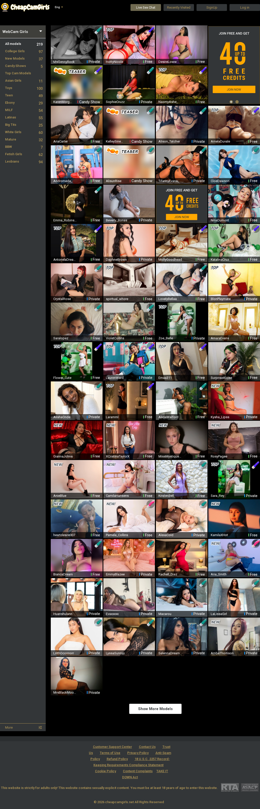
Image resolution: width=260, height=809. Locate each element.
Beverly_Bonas (116, 220)
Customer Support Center (112, 747)
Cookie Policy (105, 771)
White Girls (24, 132)
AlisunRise (113, 181)
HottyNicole (114, 62)
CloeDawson (220, 181)
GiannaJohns (63, 456)
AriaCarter (60, 141)
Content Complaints (138, 771)
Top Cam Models (18, 73)
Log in (244, 7)
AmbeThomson (222, 653)
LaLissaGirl (219, 614)
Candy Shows (24, 66)
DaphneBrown (116, 259)
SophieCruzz (115, 102)
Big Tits (24, 125)
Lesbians (24, 161)
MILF (24, 110)
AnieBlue (59, 496)
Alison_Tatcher (169, 141)
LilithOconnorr (63, 653)
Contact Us (147, 747)
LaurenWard (115, 378)
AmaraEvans (220, 338)
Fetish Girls (24, 154)
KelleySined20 (115, 141)
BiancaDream (63, 574)
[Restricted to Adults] (229, 787)
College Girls (24, 51)
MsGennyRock (64, 62)
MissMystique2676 (170, 456)
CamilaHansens (117, 496)
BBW (24, 147)
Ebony (24, 102)
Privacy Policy (138, 753)
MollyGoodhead (170, 259)
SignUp (211, 7)
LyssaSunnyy (115, 653)
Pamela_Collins (117, 535)
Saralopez (60, 338)
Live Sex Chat (145, 7)
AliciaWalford (168, 417)
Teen (24, 95)
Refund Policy (117, 759)
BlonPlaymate (221, 299)
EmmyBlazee (115, 574)
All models (24, 44)
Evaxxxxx (112, 614)
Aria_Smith (218, 574)
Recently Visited (178, 7)
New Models (24, 58)
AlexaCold (165, 535)
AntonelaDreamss (65, 259)
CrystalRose (62, 299)
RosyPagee (219, 456)
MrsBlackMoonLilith (65, 692)
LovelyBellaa (167, 299)
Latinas (24, 117)
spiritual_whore (117, 299)
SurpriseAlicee (221, 378)
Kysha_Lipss (220, 417)
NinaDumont (220, 220)
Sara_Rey (217, 496)
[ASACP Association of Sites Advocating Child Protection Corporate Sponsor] (249, 787)
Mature (24, 139)
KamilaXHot (219, 535)
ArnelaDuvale (220, 141)
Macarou (164, 614)
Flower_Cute (62, 378)
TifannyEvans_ (168, 181)
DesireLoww (167, 62)
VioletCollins (115, 338)
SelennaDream (169, 653)
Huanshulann (62, 614)
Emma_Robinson (65, 220)
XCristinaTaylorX (117, 456)
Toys (24, 88)
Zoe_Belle (165, 338)
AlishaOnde (61, 417)
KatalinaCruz (220, 259)
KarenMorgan (63, 102)
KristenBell (166, 496)
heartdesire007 (64, 535)
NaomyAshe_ (168, 102)
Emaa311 (165, 378)
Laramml (112, 417)
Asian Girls (24, 80)
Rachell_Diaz (167, 574)
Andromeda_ (62, 181)
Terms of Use (110, 753)
